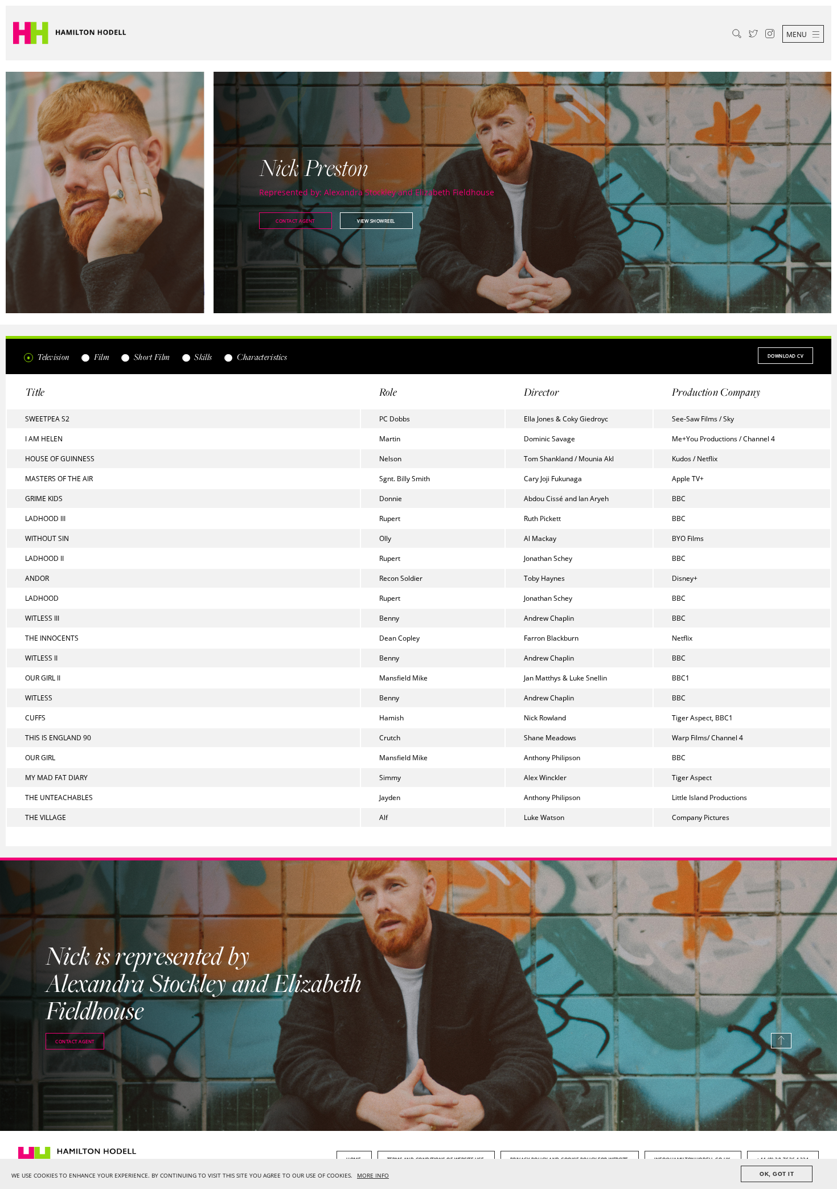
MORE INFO (373, 1175)
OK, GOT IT (777, 1174)
